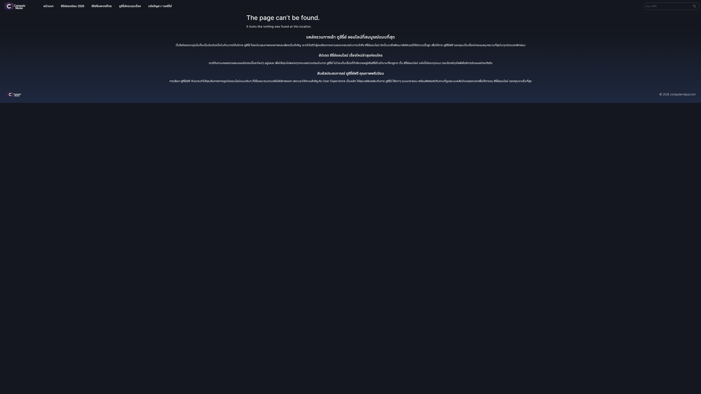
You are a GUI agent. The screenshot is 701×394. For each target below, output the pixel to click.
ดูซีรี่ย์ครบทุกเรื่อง (130, 6)
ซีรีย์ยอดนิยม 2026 (72, 6)
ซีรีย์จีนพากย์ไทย (101, 6)
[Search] (695, 6)
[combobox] (668, 6)
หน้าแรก (48, 6)
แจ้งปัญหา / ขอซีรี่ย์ (160, 6)
